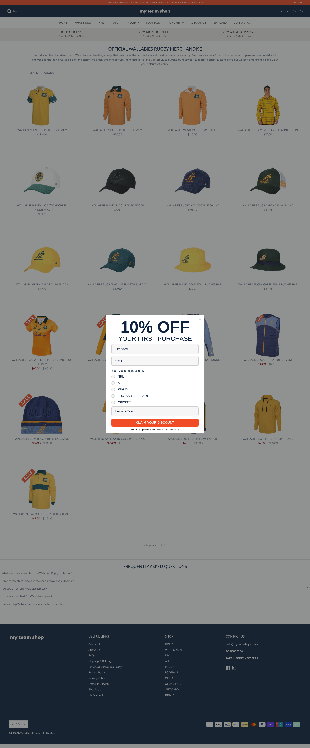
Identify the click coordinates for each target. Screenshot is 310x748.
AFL (120, 383)
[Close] (200, 319)
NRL (121, 376)
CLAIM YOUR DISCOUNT (155, 422)
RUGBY (123, 389)
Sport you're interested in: (127, 370)
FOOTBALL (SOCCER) (133, 395)
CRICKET (124, 402)
